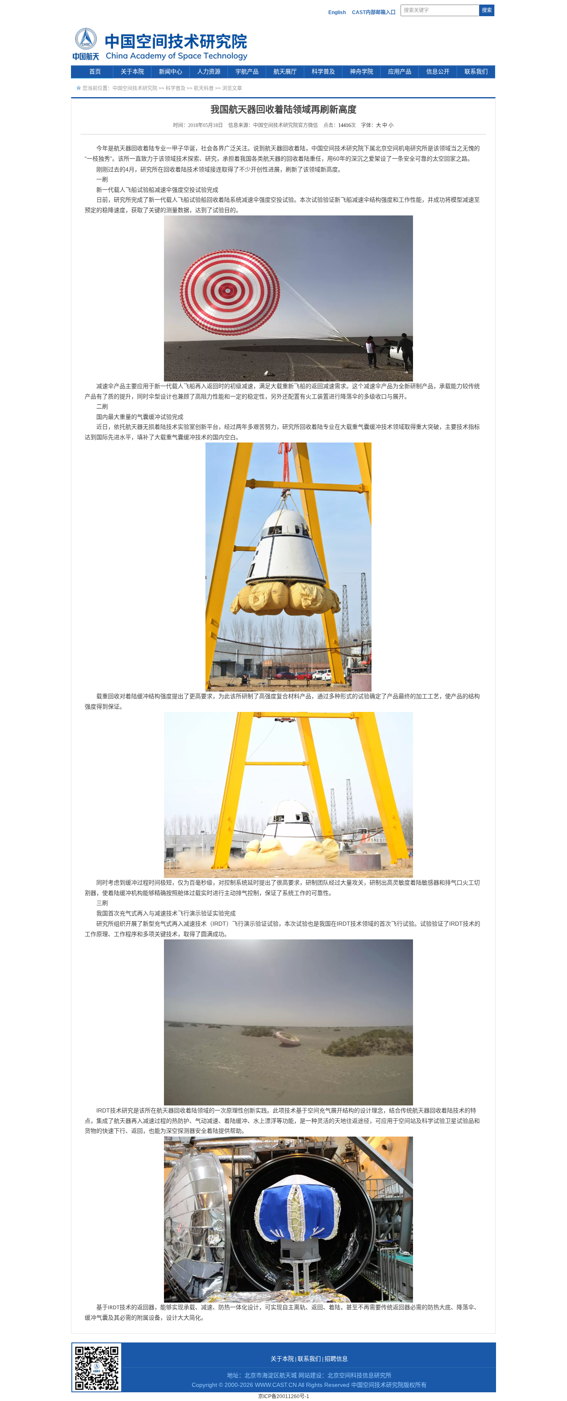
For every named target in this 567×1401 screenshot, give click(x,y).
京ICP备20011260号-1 (283, 1396)
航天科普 (204, 88)
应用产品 (399, 71)
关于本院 (132, 71)
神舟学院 (361, 71)
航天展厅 (285, 71)
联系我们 (476, 71)
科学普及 (323, 71)
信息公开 (438, 71)
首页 (95, 71)
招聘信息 (336, 1359)
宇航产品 (247, 71)
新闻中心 (170, 71)
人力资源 (208, 71)
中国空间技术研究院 (134, 88)
